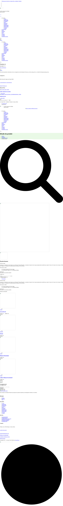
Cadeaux (5, 28)
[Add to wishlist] (7, 277)
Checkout (4, 67)
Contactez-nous (4, 103)
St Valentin (5, 21)
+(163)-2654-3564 (3, 82)
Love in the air (3, 311)
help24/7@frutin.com (3, 85)
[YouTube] (2, 4)
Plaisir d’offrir (6, 20)
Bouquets (3, 31)
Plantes (3, 32)
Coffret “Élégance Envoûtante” (6, 377)
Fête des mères (6, 49)
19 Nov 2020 (3, 93)
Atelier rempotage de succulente (5, 91)
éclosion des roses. (3, 96)
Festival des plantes (5, 36)
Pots (2, 399)
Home (3, 136)
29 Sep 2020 (3, 98)
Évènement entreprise (5, 420)
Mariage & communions (5, 419)
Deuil (5, 22)
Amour (5, 42)
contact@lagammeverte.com (4, 433)
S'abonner (1, 388)
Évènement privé (4, 421)
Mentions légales (2, 438)
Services (3, 34)
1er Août (5, 27)
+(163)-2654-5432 (9, 82)
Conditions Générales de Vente (5, 436)
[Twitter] (2, 6)
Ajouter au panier (3, 277)
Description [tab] (4, 278)
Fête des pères (6, 26)
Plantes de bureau (4, 417)
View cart (1, 67)
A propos (3, 35)
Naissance (5, 24)
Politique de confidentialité (4, 435)
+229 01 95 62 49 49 (3, 430)
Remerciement (6, 25)
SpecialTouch (17, 440)
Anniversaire (6, 19)
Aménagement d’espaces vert (6, 418)
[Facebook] (2, 2)
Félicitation (5, 23)
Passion (1, 333)
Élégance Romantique (4, 355)
